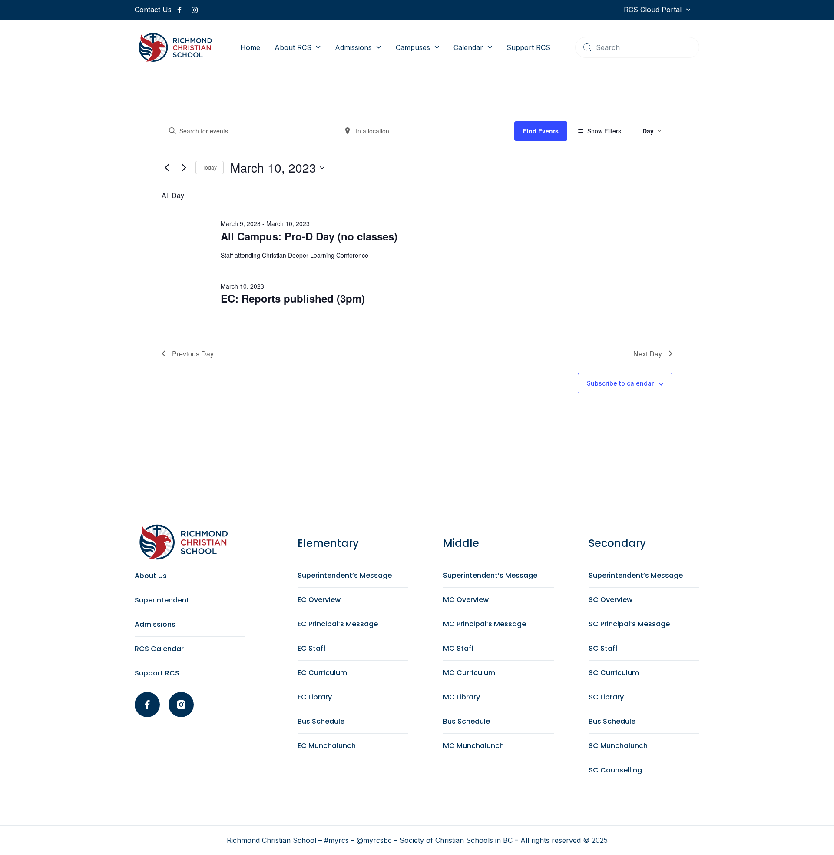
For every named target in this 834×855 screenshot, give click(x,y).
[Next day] (184, 168)
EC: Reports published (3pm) (293, 298)
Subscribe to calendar (620, 383)
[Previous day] (167, 168)
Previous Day (193, 354)
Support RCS (528, 47)
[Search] (587, 47)
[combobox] (637, 47)
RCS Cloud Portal (653, 9)
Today (209, 167)
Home (250, 47)
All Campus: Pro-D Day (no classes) (309, 236)
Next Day (647, 354)
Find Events (541, 130)
